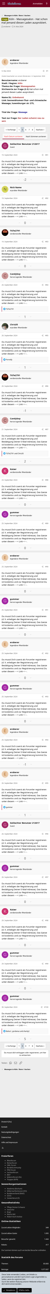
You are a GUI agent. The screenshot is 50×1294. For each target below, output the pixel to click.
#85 (46, 335)
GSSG (9, 1195)
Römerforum (12, 1163)
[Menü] (4, 3)
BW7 (9, 1175)
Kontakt (4, 1127)
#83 (46, 241)
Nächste (39, 129)
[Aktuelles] (46, 3)
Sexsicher (10, 1209)
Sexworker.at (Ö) (13, 1198)
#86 (46, 386)
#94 (46, 740)
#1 (47, 71)
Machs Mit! (11, 1214)
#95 (46, 783)
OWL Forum (11, 1165)
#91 (46, 610)
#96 (46, 834)
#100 (46, 1007)
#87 (46, 429)
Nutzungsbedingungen (10, 1132)
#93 (46, 696)
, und (17, 1031)
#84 (46, 285)
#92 (46, 653)
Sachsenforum (12, 1172)
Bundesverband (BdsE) (16, 1193)
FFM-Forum (11, 1170)
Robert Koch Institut (14, 1216)
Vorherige (11, 129)
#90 (46, 566)
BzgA (9, 1212)
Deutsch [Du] (6, 1121)
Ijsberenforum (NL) (14, 1177)
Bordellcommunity (14, 1167)
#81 (46, 155)
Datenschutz (6, 1137)
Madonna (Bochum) (14, 1188)
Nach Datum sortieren (13, 136)
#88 (46, 480)
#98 (46, 920)
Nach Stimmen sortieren (36, 136)
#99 (46, 964)
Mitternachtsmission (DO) (17, 1191)
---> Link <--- (21, 173)
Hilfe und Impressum (9, 1142)
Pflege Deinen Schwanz (16, 1207)
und (15, 453)
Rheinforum (11, 1160)
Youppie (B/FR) (12, 1179)
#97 (46, 877)
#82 (46, 198)
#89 (46, 523)
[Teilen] (43, 71)
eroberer (7, 26)
